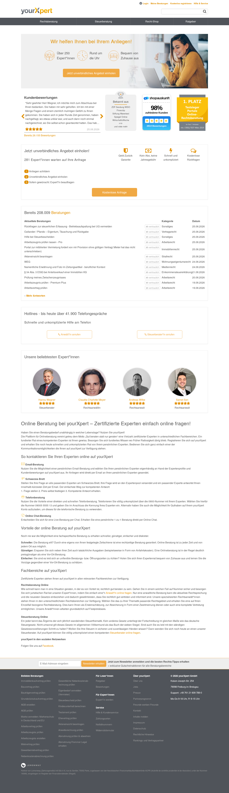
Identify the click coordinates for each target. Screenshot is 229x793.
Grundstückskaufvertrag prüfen (37, 698)
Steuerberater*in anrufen (160, 334)
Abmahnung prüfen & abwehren (74, 736)
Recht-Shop (152, 21)
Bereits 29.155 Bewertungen (40, 135)
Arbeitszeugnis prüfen (32, 732)
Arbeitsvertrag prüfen (31, 726)
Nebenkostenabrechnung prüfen (37, 756)
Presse (137, 692)
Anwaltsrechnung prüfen (70, 730)
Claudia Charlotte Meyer (92, 399)
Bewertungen (102, 686)
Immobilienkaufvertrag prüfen (36, 680)
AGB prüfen (27, 710)
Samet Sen (182, 399)
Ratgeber (100, 680)
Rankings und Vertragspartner (148, 740)
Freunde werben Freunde (145, 704)
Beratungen (60, 212)
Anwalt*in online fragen (119, 593)
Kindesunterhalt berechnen (72, 706)
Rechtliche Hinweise (143, 734)
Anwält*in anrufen (70, 334)
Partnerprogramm (142, 698)
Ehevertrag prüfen (67, 718)
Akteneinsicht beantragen (71, 724)
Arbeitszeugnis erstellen (33, 738)
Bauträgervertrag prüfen (33, 692)
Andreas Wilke (137, 399)
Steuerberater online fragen (125, 632)
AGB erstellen (28, 704)
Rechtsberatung (48, 21)
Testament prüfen (67, 712)
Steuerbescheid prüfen (69, 700)
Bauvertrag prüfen (30, 686)
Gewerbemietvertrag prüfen (35, 750)
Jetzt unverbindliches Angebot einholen (91, 73)
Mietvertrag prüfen (30, 744)
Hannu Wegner (46, 399)
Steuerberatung (103, 21)
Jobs (135, 686)
